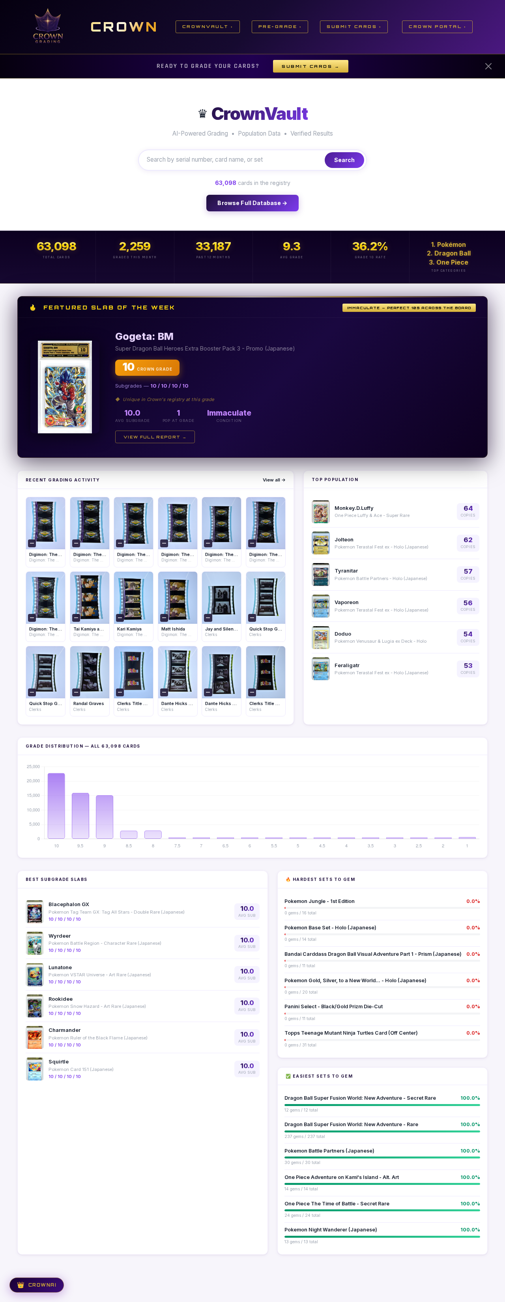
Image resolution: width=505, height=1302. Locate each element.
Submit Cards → (311, 66)
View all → (274, 480)
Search (344, 160)
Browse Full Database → (252, 203)
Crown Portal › (437, 26)
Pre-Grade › (280, 26)
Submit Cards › (354, 26)
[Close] (488, 66)
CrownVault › (207, 26)
